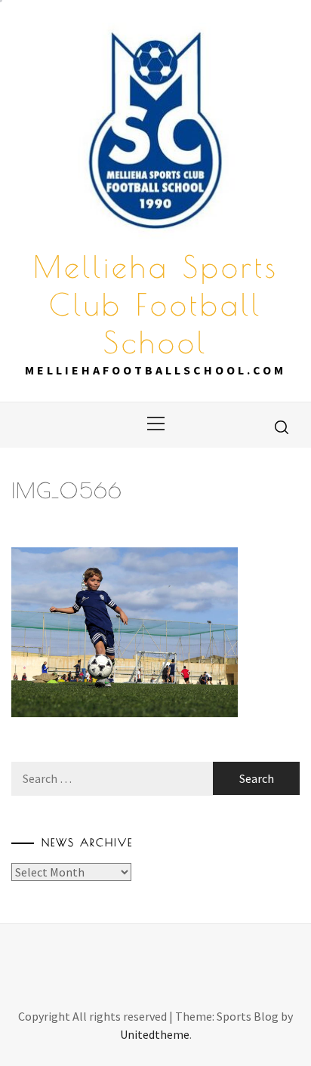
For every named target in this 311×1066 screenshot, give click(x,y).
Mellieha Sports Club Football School (156, 304)
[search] (281, 426)
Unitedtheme (154, 1034)
